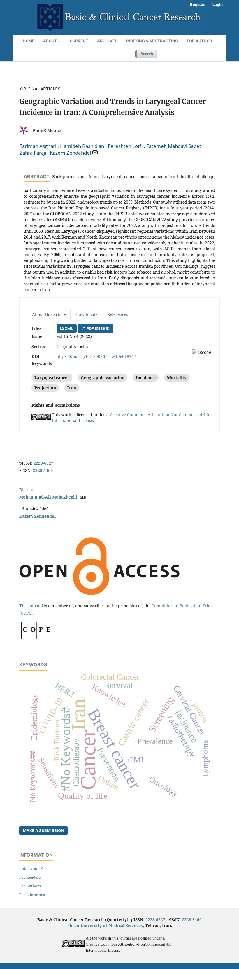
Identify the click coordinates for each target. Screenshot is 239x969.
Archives (107, 41)
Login (217, 4)
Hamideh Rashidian (82, 146)
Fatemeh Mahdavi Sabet (173, 146)
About (50, 41)
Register (198, 4)
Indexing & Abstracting (152, 41)
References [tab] (117, 314)
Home (28, 41)
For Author (200, 41)
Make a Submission (43, 830)
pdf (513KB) (98, 328)
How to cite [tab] (86, 314)
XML (69, 328)
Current (79, 41)
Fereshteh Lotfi (125, 146)
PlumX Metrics (47, 130)
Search (146, 54)
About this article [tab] (49, 314)
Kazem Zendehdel (70, 153)
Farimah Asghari (38, 146)
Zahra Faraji (33, 153)
